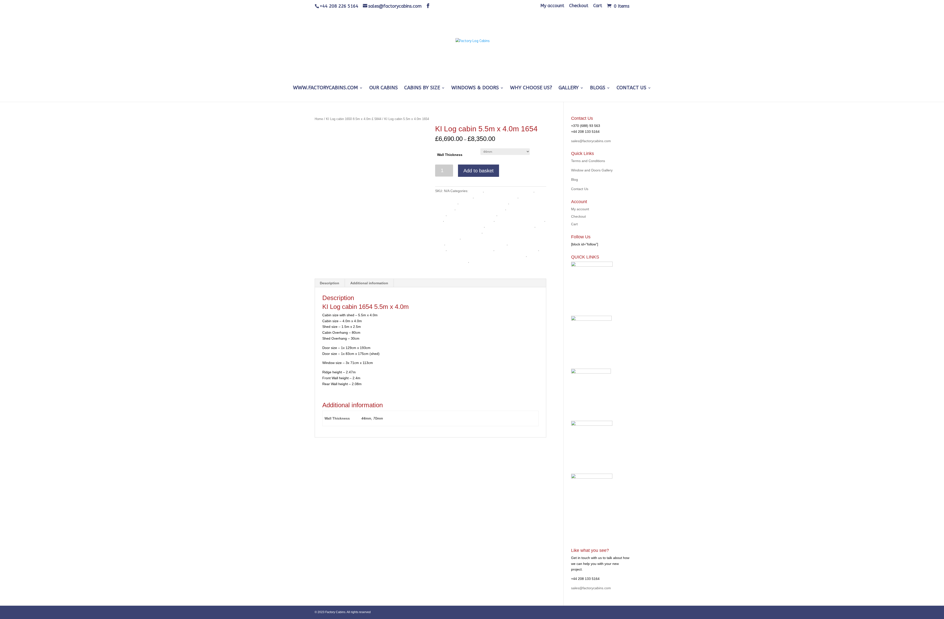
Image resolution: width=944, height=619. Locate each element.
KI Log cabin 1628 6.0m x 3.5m (469, 220)
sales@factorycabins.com (591, 141)
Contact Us (631, 88)
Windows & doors (475, 88)
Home (319, 119)
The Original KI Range (487, 261)
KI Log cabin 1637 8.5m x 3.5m (510, 226)
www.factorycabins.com (325, 88)
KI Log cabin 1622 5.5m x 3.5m (472, 214)
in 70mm (476, 191)
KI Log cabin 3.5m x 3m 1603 (470, 249)
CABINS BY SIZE (422, 88)
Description (329, 283)
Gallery (569, 88)
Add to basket (478, 170)
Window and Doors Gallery (592, 170)
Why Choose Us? (531, 88)
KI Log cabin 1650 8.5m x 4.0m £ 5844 (353, 119)
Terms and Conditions (588, 161)
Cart (597, 5)
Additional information (369, 283)
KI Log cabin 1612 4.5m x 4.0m (483, 203)
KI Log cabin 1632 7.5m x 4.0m (520, 220)
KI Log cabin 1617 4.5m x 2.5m (481, 209)
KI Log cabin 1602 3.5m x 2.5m (509, 191)
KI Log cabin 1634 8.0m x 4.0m (459, 226)
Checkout (578, 5)
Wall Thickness (449, 155)
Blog (574, 179)
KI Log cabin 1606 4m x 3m (496, 197)
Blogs (597, 88)
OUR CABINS (383, 88)
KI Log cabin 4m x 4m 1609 (516, 249)
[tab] (329, 283)
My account (552, 5)
